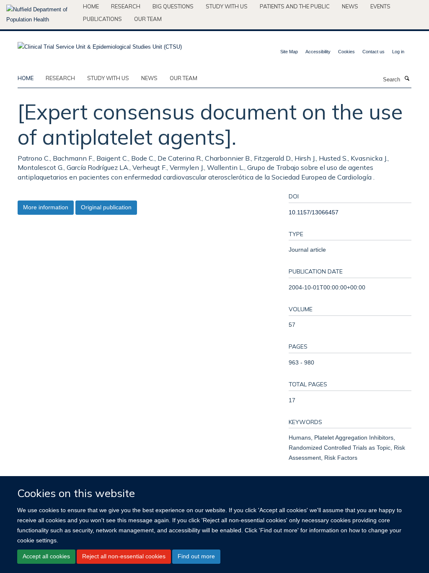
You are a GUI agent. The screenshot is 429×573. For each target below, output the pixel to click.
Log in (398, 51)
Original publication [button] (106, 207)
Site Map (289, 51)
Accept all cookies (46, 556)
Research (125, 6)
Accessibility (318, 51)
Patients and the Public (295, 6)
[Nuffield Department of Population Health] (41, 14)
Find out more (196, 556)
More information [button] (45, 207)
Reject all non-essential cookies (123, 556)
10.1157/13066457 (314, 212)
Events (380, 6)
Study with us (227, 6)
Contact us (373, 51)
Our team (148, 19)
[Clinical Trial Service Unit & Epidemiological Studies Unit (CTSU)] (100, 44)
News (350, 6)
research (60, 78)
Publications (102, 19)
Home (91, 6)
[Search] (406, 78)
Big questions (173, 6)
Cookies (346, 51)
